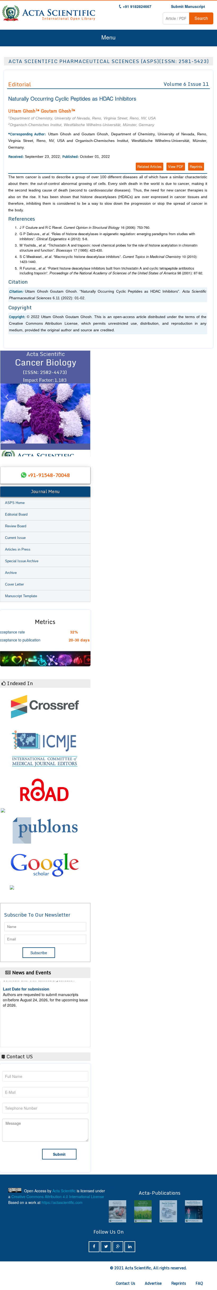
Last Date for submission (26, 1029)
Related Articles (149, 166)
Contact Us (125, 1283)
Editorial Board (16, 514)
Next (84, 403)
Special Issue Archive (21, 561)
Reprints (196, 166)
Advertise (153, 1283)
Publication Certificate (23, 1008)
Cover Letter (14, 584)
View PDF (175, 166)
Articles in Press (17, 549)
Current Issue (15, 538)
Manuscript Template (21, 596)
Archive (11, 573)
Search (201, 18)
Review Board (15, 526)
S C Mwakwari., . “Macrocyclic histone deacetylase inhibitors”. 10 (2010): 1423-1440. (108, 259)
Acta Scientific (64, 1190)
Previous (6, 403)
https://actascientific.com (62, 1202)
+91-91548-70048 (49, 475)
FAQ (199, 1283)
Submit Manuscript (188, 6)
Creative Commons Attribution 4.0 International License (57, 1196)
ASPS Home (15, 503)
